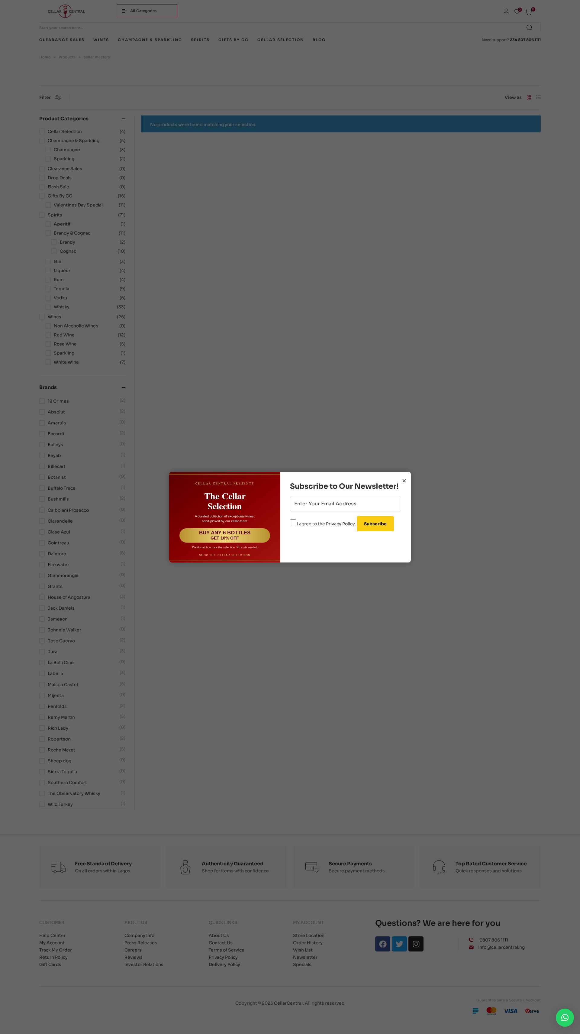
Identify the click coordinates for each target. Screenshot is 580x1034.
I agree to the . (326, 524)
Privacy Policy (340, 524)
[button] (565, 1018)
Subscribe (375, 524)
